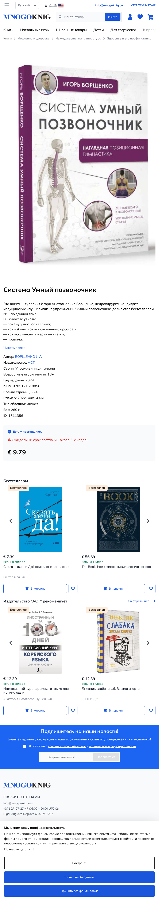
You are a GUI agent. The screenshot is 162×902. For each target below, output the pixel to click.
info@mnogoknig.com (110, 5)
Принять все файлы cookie (80, 891)
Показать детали (17, 849)
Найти (112, 17)
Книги (8, 30)
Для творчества (123, 30)
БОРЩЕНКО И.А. (29, 356)
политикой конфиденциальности (112, 746)
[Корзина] (150, 17)
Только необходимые (79, 877)
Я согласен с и (82, 746)
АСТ (31, 362)
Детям (98, 30)
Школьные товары (71, 30)
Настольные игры (34, 30)
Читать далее (14, 348)
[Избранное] (140, 17)
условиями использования (67, 746)
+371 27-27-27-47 (143, 5)
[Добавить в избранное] (73, 588)
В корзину (38, 588)
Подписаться (106, 757)
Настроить (79, 863)
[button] (10, 521)
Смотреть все (139, 601)
